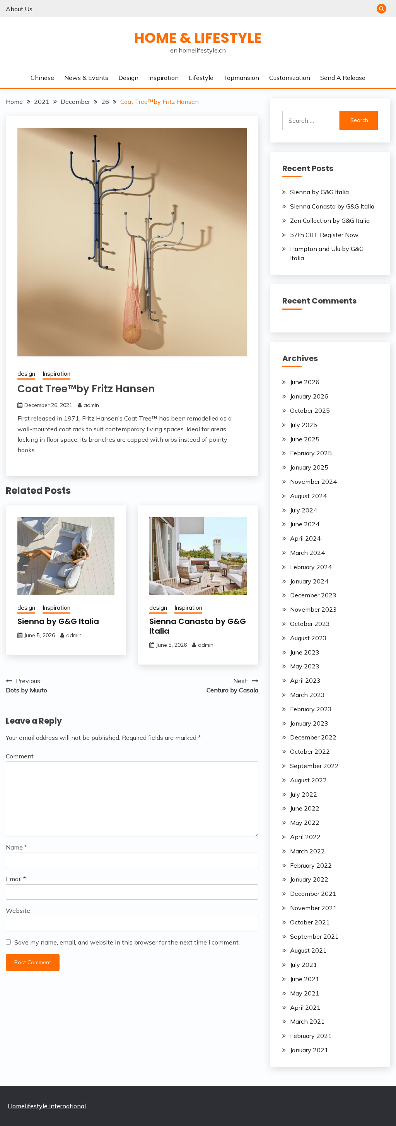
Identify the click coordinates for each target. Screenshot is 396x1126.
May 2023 (304, 666)
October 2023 (310, 623)
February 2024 (311, 567)
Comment (20, 756)
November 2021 (313, 908)
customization (289, 77)
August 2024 (308, 496)
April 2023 (305, 680)
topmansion (241, 77)
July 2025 (303, 425)
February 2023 (311, 709)
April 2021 (305, 1007)
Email (16, 879)
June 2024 (304, 524)
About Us (19, 9)
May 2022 (304, 822)
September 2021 (314, 936)
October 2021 (310, 922)
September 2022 (314, 766)
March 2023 (307, 695)
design (128, 77)
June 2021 (304, 979)
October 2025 (310, 410)
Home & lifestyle (198, 38)
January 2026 (309, 396)
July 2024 (303, 510)
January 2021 (309, 1050)
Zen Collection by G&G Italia (330, 220)
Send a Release (342, 77)
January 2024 (309, 581)
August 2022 (308, 780)
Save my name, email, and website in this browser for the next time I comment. (127, 942)
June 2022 (304, 808)
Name (16, 847)
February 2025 (311, 453)
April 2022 (305, 837)
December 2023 (313, 595)
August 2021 (308, 950)
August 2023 (308, 638)
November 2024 (313, 481)
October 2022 (310, 751)
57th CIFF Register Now (324, 235)
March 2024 (307, 552)
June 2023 (304, 652)
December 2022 (313, 737)
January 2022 (309, 879)
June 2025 (304, 439)
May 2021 (304, 993)
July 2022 (303, 794)
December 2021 (313, 893)
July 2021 (303, 964)
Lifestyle (201, 77)
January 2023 (309, 723)
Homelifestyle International (47, 1106)
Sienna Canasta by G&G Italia (197, 626)
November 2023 (313, 609)
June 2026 (304, 382)
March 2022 (307, 851)
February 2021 (311, 1036)
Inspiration (163, 77)
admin (91, 405)
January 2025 (309, 467)
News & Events (86, 77)
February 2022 (311, 865)
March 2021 (307, 1021)
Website (18, 910)
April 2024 (305, 538)
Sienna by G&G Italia (58, 621)
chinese (42, 77)
